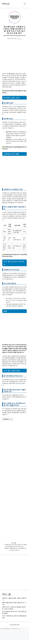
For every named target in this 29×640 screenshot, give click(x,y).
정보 (15, 542)
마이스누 (6, 4)
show (10, 419)
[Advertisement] (14, 57)
